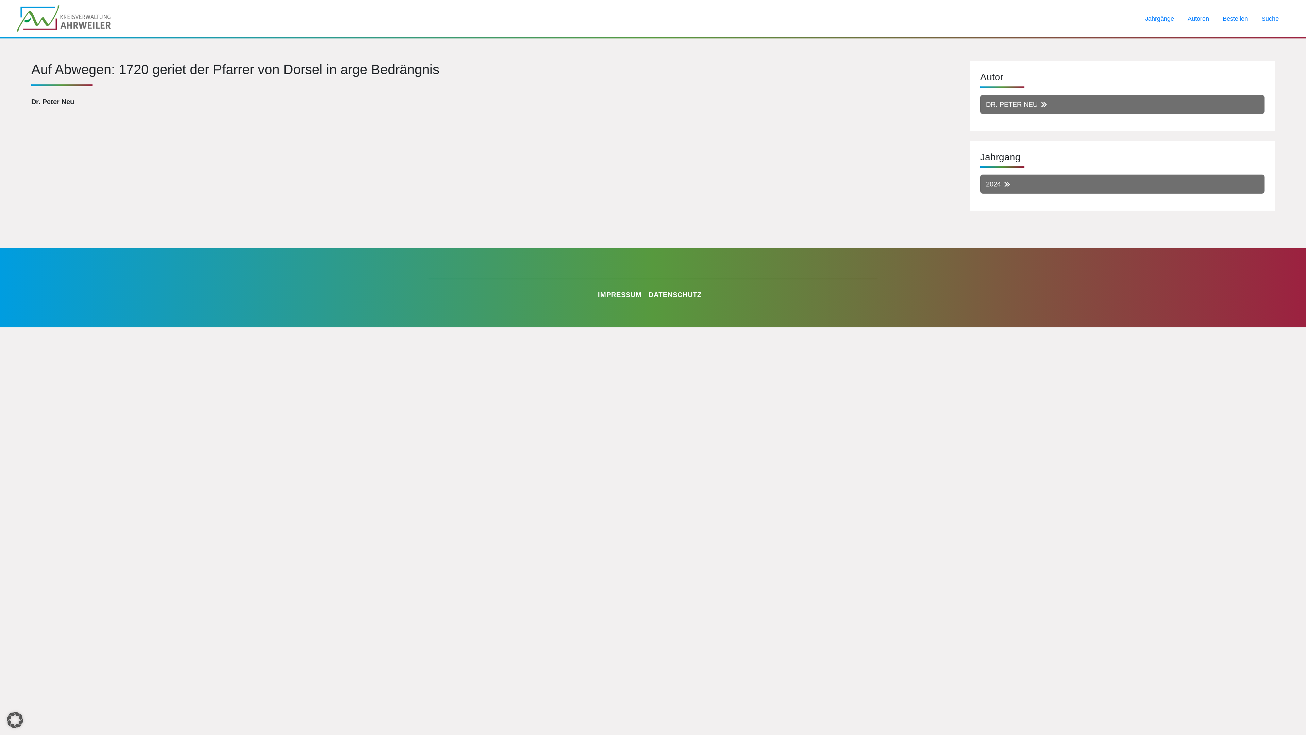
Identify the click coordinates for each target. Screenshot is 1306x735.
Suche (1270, 18)
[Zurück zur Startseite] (64, 17)
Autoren (1198, 18)
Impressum (620, 294)
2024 (993, 184)
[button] (15, 720)
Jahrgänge (1159, 18)
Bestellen (1235, 18)
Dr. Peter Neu (1012, 104)
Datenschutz (675, 294)
